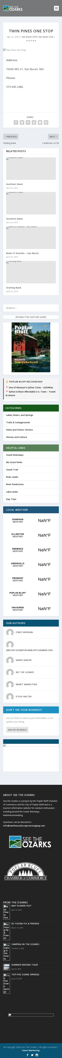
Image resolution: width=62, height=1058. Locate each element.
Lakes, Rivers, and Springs (19, 415)
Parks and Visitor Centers (19, 429)
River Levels (12, 477)
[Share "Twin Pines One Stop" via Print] (46, 122)
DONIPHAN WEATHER (31, 520)
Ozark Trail (12, 469)
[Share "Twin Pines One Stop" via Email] (40, 122)
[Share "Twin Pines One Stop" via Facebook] (16, 122)
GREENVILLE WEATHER (31, 564)
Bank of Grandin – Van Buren (22, 253)
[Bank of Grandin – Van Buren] (31, 237)
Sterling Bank (13, 287)
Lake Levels (12, 491)
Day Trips (11, 499)
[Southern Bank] (31, 168)
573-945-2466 (14, 87)
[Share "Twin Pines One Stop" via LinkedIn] (34, 122)
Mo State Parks (14, 462)
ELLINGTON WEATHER (31, 535)
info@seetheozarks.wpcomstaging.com (24, 825)
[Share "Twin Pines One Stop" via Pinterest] (28, 122)
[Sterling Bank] (31, 272)
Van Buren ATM (29, 36)
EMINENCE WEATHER (31, 550)
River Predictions (15, 484)
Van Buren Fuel (45, 36)
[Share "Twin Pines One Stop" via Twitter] (22, 122)
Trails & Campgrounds (18, 422)
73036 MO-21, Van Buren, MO (25, 69)
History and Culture (16, 437)
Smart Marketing (31, 1050)
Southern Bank (14, 184)
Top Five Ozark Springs (25, 974)
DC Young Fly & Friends (25, 923)
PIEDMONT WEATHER (31, 579)
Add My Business (17, 729)
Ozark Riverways (14, 454)
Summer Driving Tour (24, 964)
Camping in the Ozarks (25, 944)
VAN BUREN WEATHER (31, 608)
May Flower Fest (21, 905)
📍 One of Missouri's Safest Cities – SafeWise (29, 387)
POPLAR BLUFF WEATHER (31, 594)
